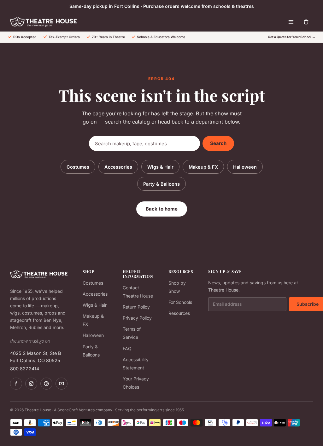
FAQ (127, 348)
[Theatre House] (43, 22)
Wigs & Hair (160, 167)
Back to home (162, 209)
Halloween (245, 167)
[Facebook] (16, 384)
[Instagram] (31, 384)
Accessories (118, 167)
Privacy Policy (137, 318)
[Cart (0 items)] (306, 22)
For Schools (180, 302)
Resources (179, 313)
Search (218, 143)
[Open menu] (291, 22)
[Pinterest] (46, 384)
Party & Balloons (161, 184)
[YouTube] (62, 384)
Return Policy (136, 307)
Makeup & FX (203, 167)
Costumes (78, 167)
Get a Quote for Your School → (291, 37)
